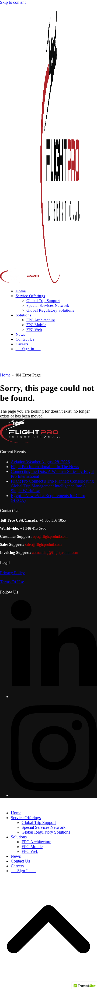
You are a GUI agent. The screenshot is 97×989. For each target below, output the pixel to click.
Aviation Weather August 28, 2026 (40, 462)
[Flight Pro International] (30, 441)
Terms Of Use (12, 582)
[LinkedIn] (54, 697)
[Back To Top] (48, 986)
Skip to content (13, 2)
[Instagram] (54, 796)
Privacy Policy (12, 572)
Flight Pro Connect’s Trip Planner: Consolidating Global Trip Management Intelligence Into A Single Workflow (52, 486)
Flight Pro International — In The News (45, 466)
